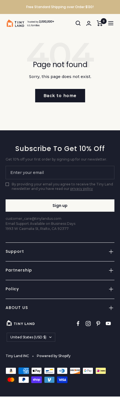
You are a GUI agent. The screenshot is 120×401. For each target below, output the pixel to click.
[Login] (88, 23)
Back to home (60, 95)
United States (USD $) (28, 337)
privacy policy (81, 189)
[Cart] (100, 23)
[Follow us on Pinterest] (98, 323)
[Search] (78, 23)
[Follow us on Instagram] (88, 323)
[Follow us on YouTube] (108, 323)
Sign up (60, 205)
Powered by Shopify (54, 356)
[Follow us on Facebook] (78, 323)
